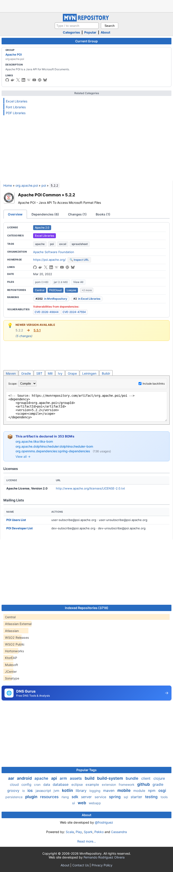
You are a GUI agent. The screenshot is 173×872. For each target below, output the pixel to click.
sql (126, 797)
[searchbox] (77, 26)
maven (109, 790)
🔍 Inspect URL (79, 259)
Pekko (99, 832)
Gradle (26, 373)
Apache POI (13, 54)
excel (62, 244)
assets (76, 778)
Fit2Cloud (55, 290)
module (139, 790)
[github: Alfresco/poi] (35, 267)
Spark (88, 832)
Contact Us (80, 865)
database (61, 784)
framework (127, 784)
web (82, 802)
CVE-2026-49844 (47, 312)
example (93, 784)
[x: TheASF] (18, 80)
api (54, 778)
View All (78, 282)
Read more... (86, 841)
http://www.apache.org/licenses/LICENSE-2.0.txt (90, 488)
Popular (90, 32)
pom (41, 282)
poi (43, 185)
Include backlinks (154, 383)
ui (74, 803)
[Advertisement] (86, 5)
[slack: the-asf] (39, 80)
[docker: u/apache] (12, 80)
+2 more (87, 290)
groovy (13, 790)
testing (152, 797)
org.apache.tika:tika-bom (34, 441)
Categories (71, 32)
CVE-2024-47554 (74, 312)
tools (164, 797)
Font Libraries (16, 107)
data (47, 784)
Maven (11, 373)
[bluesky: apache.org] (45, 80)
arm (64, 778)
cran (37, 784)
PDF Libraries (15, 113)
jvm (57, 790)
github (144, 784)
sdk (75, 797)
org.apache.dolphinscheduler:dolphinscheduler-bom (54, 446)
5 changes (24, 336)
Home (7, 185)
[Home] (86, 20)
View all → (23, 456)
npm (152, 790)
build (90, 778)
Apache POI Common (39, 194)
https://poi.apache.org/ (49, 259)
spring (115, 797)
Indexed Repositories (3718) (86, 608)
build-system (110, 778)
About (105, 32)
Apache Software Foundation (53, 252)
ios (30, 790)
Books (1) (103, 214)
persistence (14, 797)
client (146, 778)
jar (61, 282)
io (24, 791)
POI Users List (16, 520)
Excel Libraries (16, 101)
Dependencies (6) (45, 214)
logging (95, 791)
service (101, 797)
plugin (31, 796)
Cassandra (119, 832)
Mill (50, 373)
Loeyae (71, 290)
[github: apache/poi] (7, 80)
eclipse (77, 784)
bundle (132, 778)
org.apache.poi (27, 185)
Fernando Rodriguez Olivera (104, 857)
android (25, 778)
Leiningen (89, 373)
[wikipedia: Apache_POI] (29, 80)
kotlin (68, 790)
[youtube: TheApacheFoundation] (34, 80)
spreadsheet (80, 244)
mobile (124, 790)
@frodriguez (104, 822)
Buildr (106, 373)
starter (137, 797)
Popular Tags (86, 770)
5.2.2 (70, 194)
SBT (39, 373)
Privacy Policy (102, 865)
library (82, 790)
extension (109, 784)
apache (40, 244)
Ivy (60, 373)
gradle (158, 784)
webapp (95, 803)
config (26, 784)
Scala (70, 832)
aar (11, 778)
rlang (65, 797)
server (87, 797)
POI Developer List (19, 528)
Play (79, 832)
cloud (15, 784)
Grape (72, 373)
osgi (162, 790)
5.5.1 (37, 330)
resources (50, 797)
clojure (159, 778)
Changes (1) (77, 214)
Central (39, 290)
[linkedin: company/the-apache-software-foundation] (23, 80)
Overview (15, 214)
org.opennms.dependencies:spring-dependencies (53, 451)
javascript (44, 790)
